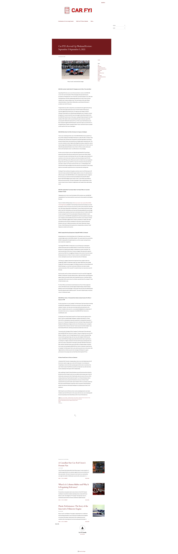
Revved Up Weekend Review (102, 76)
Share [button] (59, 401)
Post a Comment (64, 478)
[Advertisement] (63, 25)
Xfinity (99, 80)
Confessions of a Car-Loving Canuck (65, 21)
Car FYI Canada (82, 532)
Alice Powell (99, 66)
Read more (87, 478)
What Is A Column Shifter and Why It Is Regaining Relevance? (73, 485)
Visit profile (82, 534)
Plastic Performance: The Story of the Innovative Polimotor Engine (73, 507)
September (99, 78)
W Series (99, 79)
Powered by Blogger (82, 551)
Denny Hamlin (100, 70)
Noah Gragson (100, 75)
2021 (98, 65)
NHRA (99, 74)
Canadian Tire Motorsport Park (84, 397)
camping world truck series (101, 67)
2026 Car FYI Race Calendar (82, 21)
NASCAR (99, 71)
